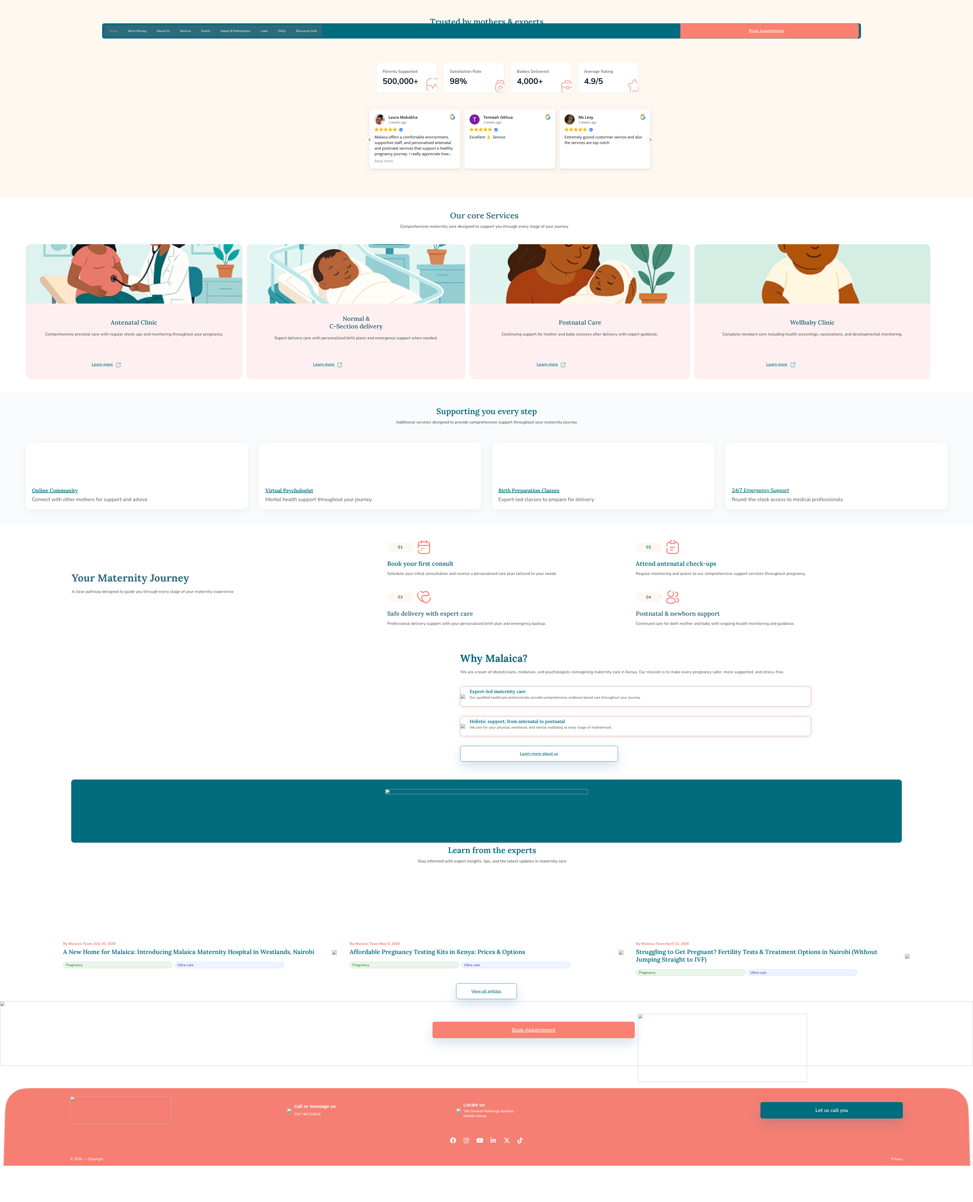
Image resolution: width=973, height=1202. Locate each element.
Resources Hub (306, 31)
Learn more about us (539, 753)
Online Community (55, 490)
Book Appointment (766, 31)
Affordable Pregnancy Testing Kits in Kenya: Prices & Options (437, 952)
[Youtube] (480, 1140)
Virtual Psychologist (289, 490)
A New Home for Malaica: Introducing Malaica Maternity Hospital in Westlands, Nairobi (188, 952)
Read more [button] (384, 161)
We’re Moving (137, 31)
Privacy (897, 1159)
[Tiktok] (520, 1140)
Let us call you (831, 1110)
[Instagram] (466, 1140)
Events (205, 31)
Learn (264, 31)
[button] (650, 140)
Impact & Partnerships (235, 31)
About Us (163, 31)
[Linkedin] (493, 1140)
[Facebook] (453, 1140)
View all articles (486, 991)
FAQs (282, 31)
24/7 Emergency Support (760, 490)
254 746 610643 (307, 1114)
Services (185, 31)
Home (113, 31)
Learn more (102, 364)
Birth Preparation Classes (528, 490)
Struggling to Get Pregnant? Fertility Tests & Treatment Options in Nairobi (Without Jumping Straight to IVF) (756, 955)
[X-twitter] (507, 1140)
